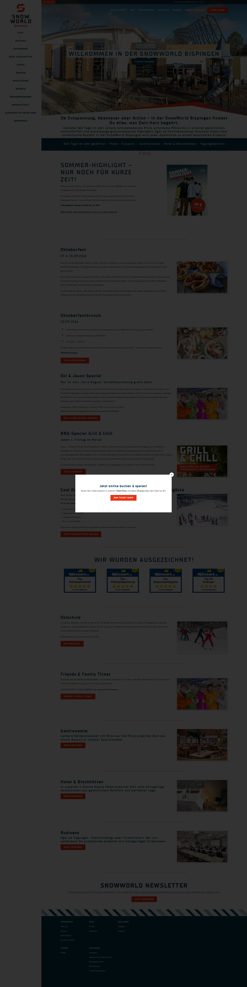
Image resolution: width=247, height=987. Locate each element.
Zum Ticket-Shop (123, 498)
